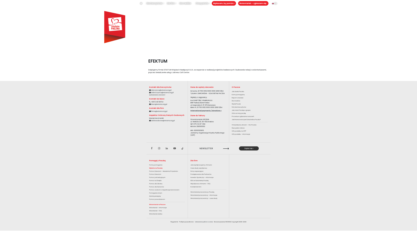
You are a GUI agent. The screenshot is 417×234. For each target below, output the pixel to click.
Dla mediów (185, 3)
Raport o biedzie (237, 98)
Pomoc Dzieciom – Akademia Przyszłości (163, 171)
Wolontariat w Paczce (157, 204)
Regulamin (174, 222)
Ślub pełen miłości (238, 128)
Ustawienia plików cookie (204, 222)
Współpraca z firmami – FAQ (200, 184)
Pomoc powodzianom (157, 199)
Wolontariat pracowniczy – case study (203, 198)
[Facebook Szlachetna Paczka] (151, 148)
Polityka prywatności (186, 222)
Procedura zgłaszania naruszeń (243, 116)
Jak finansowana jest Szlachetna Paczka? (246, 119)
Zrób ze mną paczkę (239, 113)
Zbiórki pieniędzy (155, 196)
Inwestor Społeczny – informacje (201, 177)
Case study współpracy (198, 168)
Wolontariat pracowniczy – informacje (203, 195)
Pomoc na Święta (155, 180)
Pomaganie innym (155, 193)
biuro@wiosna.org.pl (159, 104)
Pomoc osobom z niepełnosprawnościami (164, 190)
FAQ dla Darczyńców (239, 107)
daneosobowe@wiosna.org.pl (163, 120)
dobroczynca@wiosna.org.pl (162, 92)
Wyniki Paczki (236, 104)
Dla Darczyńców (154, 3)
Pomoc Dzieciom (155, 174)
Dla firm (171, 3)
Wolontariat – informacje (158, 208)
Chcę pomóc (202, 3)
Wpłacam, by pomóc (223, 3)
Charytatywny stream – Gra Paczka (244, 125)
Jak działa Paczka (238, 91)
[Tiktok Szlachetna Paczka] (182, 148)
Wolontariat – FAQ (155, 211)
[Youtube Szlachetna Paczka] (174, 148)
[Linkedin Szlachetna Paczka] (167, 148)
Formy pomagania (155, 165)
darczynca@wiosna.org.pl (161, 90)
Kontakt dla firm (195, 187)
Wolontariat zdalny (155, 214)
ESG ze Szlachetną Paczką (199, 180)
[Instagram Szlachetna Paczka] (159, 148)
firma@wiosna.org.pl (159, 111)
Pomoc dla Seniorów (156, 187)
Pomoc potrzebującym (157, 177)
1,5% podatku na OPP (239, 131)
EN (275, 3)
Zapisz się (248, 148)
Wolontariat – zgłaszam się (253, 3)
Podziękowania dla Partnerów (200, 174)
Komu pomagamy (238, 95)
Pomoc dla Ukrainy (155, 184)
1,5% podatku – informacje (241, 134)
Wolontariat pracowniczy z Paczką (202, 192)
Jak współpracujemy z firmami (201, 165)
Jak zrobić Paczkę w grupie (241, 110)
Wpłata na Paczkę (155, 168)
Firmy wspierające (196, 171)
